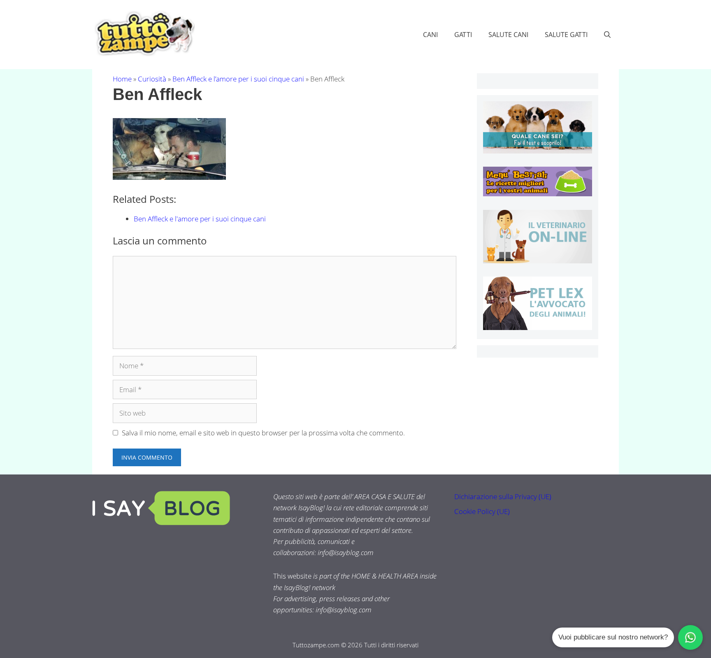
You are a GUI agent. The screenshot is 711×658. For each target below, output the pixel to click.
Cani (430, 34)
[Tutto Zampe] (143, 33)
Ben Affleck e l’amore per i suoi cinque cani (238, 79)
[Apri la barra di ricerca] (607, 34)
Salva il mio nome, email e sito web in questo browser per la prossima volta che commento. (263, 432)
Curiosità (152, 79)
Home (122, 79)
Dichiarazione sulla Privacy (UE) (502, 496)
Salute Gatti (566, 34)
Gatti (463, 34)
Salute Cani (508, 34)
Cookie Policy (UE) (482, 511)
